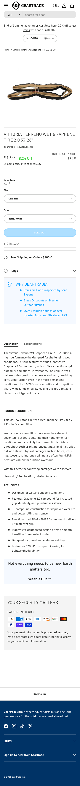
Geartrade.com (18, 776)
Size (6, 190)
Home (6, 50)
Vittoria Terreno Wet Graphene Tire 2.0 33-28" (34, 50)
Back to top (40, 694)
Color (7, 210)
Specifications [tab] (33, 343)
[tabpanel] (40, 452)
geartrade (9, 146)
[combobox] (40, 14)
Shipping (9, 163)
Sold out (40, 232)
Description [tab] (11, 343)
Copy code (50, 38)
